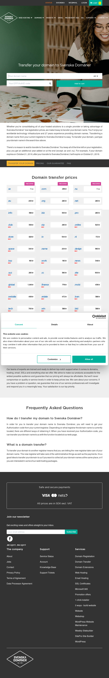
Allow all (89, 359)
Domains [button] (38, 18)
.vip (42, 224)
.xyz (10, 272)
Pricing (40, 163)
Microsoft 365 (72, 18)
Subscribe (71, 532)
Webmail (73, 3)
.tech (10, 308)
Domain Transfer (83, 561)
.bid (76, 308)
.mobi (77, 284)
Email (60, 18)
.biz (43, 212)
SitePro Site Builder (84, 636)
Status (48, 3)
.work (44, 260)
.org (43, 200)
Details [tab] (54, 324)
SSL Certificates (82, 583)
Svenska (60, 3)
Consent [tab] (19, 324)
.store (10, 236)
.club (10, 224)
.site (76, 272)
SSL (82, 18)
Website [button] (49, 18)
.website (12, 296)
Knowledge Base (48, 567)
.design (77, 248)
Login (84, 3)
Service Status (47, 556)
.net (76, 200)
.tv (42, 236)
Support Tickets (47, 572)
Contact (10, 567)
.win (43, 308)
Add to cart (79, 83)
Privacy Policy (13, 572)
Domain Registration (85, 556)
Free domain (29, 184)
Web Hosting (81, 572)
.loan (76, 296)
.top (10, 260)
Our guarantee (55, 163)
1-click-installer (82, 599)
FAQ (69, 163)
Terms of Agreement (16, 578)
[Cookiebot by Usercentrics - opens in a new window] (94, 317)
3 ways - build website (85, 605)
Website (79, 610)
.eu (9, 200)
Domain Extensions (84, 567)
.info (10, 212)
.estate (44, 296)
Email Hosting (81, 578)
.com (43, 188)
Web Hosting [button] (24, 18)
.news (77, 260)
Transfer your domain (20, 163)
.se (9, 188)
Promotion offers (83, 594)
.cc (42, 272)
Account (44, 561)
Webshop (79, 616)
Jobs (9, 561)
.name (44, 248)
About (9, 556)
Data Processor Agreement (19, 583)
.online (77, 224)
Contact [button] (102, 18)
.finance (45, 284)
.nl (75, 236)
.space (11, 248)
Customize (53, 359)
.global (11, 284)
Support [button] (90, 18)
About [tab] (90, 324)
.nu (75, 188)
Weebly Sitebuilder (84, 630)
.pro (76, 212)
